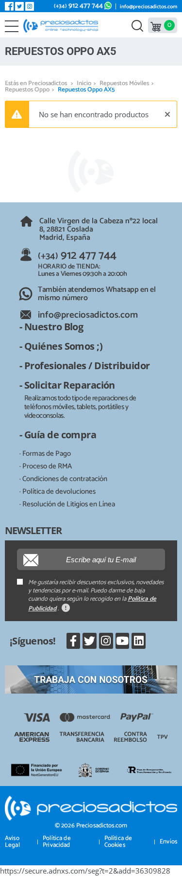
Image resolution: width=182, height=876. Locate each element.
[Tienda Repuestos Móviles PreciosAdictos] (62, 26)
